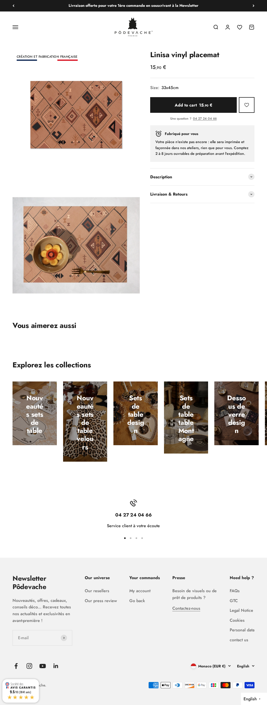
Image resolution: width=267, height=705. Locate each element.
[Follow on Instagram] (29, 665)
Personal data (242, 630)
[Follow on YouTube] (42, 665)
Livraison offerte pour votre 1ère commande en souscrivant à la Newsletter (133, 5)
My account (139, 591)
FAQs (235, 591)
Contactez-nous (186, 608)
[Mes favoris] (246, 105)
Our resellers (97, 591)
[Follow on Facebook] (16, 665)
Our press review (101, 601)
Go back (137, 601)
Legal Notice (241, 610)
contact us (239, 640)
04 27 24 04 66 (205, 119)
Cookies (237, 620)
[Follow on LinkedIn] (55, 665)
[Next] (253, 5)
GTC (234, 601)
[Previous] (13, 5)
